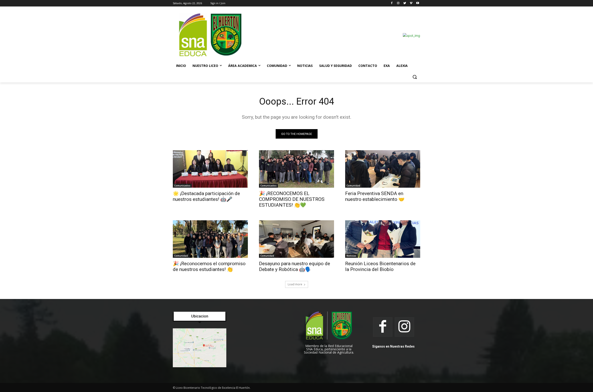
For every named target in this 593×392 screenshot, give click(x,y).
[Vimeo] (411, 3)
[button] (414, 76)
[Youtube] (417, 3)
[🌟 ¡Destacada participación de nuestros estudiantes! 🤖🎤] (210, 169)
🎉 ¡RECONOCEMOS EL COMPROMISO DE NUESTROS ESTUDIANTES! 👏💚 (292, 199)
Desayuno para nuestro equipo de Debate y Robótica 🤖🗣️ (294, 266)
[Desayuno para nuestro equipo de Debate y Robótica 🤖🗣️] (296, 239)
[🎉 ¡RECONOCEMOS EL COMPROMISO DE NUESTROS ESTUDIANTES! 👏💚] (296, 169)
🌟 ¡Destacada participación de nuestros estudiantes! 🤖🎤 (206, 196)
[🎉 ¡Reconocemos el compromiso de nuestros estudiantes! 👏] (210, 239)
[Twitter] (404, 3)
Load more (295, 284)
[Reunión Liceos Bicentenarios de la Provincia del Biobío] (382, 239)
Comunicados (182, 185)
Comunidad (353, 185)
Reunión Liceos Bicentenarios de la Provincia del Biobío (380, 266)
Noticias (351, 255)
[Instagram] (398, 3)
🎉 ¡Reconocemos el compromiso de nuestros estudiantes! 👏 (209, 266)
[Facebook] (391, 3)
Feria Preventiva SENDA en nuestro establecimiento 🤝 (374, 196)
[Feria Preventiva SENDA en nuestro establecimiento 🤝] (382, 169)
